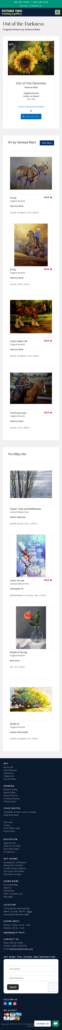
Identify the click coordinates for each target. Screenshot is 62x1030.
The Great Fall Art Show (14, 871)
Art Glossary (9, 852)
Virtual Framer (10, 801)
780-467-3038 (21, 2)
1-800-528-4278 (39, 2)
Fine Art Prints (10, 779)
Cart (25, 5)
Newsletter (8, 897)
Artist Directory (10, 770)
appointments (9, 932)
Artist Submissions (12, 828)
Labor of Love (17, 580)
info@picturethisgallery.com (21, 949)
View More (47, 143)
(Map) (29, 911)
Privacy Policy (9, 831)
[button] (57, 12)
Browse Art (8, 767)
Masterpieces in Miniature (15, 862)
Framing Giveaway (12, 798)
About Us (8, 888)
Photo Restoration (11, 815)
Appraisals (8, 773)
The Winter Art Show (12, 874)
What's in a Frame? (12, 846)
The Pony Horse (18, 412)
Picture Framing (10, 789)
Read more (31, 188)
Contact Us (36, 5)
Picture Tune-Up (10, 795)
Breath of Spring (18, 652)
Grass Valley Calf (18, 341)
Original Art (9, 776)
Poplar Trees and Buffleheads (25, 508)
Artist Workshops (11, 849)
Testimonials (9, 891)
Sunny (13, 197)
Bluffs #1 (14, 723)
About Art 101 (10, 843)
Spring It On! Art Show (13, 865)
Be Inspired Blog (10, 885)
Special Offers (10, 792)
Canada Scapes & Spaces (15, 868)
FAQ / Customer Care (13, 894)
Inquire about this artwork (31, 106)
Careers (7, 825)
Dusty (13, 269)
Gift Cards (8, 822)
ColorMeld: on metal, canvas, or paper (20, 812)
